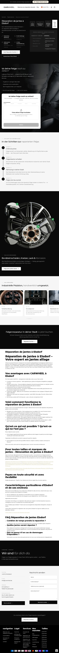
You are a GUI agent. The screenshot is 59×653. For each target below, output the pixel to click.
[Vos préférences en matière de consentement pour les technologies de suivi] (56, 650)
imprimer (16, 632)
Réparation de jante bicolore (26, 636)
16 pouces (44, 633)
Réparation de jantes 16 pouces (29, 461)
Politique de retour (17, 642)
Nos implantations (35, 634)
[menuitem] (38, 7)
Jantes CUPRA (45, 468)
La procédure (6, 635)
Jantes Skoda (20, 469)
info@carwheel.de (7, 580)
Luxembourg (35, 642)
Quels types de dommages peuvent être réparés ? (26, 645)
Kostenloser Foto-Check (10, 56)
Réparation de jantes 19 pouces (30, 463)
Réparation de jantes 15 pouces (13, 461)
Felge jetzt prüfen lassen (11, 268)
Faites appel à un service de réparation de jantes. (17, 512)
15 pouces (44, 631)
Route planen (8, 603)
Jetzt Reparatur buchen (10, 52)
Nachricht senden (43, 602)
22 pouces (44, 645)
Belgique (34, 646)
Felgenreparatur (10, 17)
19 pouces (44, 639)
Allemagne (35, 637)
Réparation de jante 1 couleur (26, 640)
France (34, 644)
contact (5, 641)
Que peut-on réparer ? (6, 638)
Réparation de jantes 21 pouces (17, 464)
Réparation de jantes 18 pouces (13, 463)
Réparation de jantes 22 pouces (34, 464)
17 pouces (44, 635)
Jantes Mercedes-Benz (25, 468)
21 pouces (44, 643)
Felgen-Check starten (41, 1)
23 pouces (44, 647)
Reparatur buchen (29, 341)
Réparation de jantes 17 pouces (45, 461)
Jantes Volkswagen (36, 468)
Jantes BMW (15, 468)
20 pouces (44, 641)
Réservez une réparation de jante (7, 632)
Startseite (4, 17)
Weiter (21, 125)
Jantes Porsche (13, 469)
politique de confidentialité (18, 635)
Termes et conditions (17, 638)
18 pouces (44, 637)
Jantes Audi (8, 468)
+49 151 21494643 (7, 574)
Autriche (34, 639)
